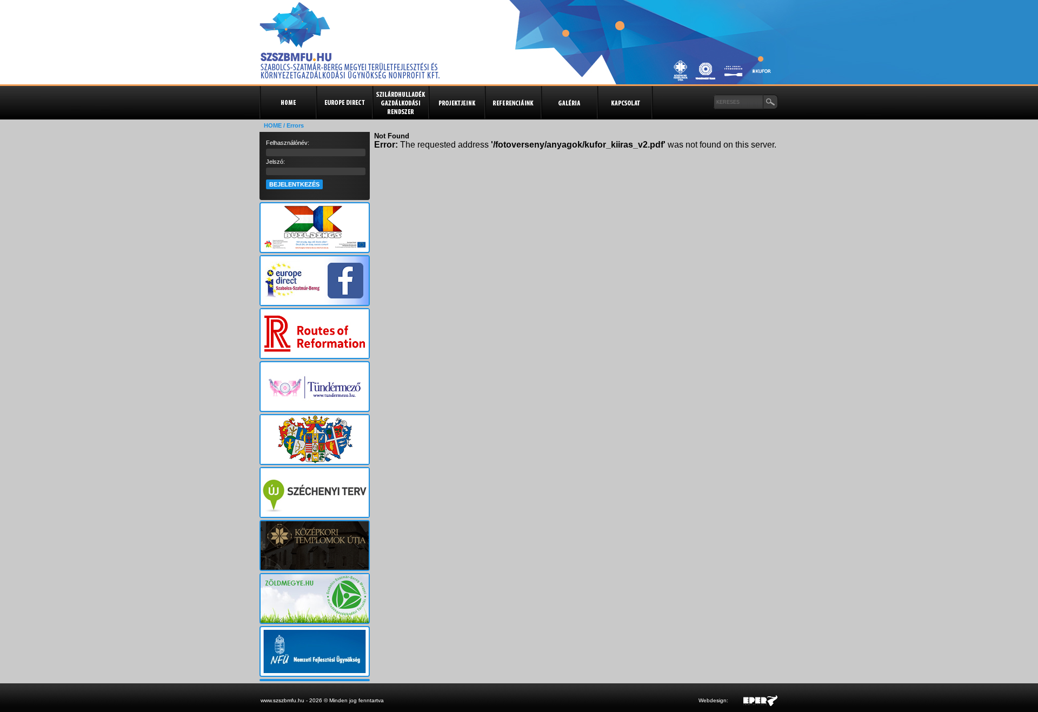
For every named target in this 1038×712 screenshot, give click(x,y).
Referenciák (512, 102)
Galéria (569, 102)
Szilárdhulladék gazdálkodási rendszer (400, 102)
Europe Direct (344, 102)
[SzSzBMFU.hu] (350, 75)
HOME (273, 125)
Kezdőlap (288, 102)
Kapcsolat (625, 102)
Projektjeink (456, 102)
